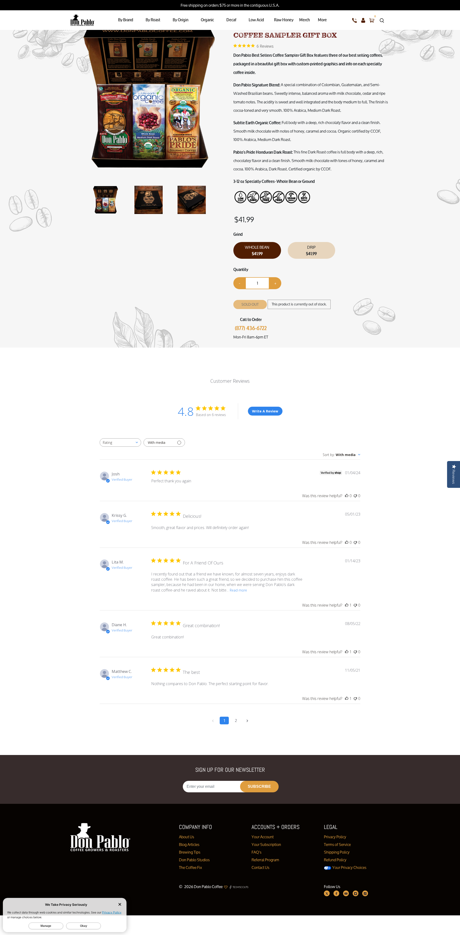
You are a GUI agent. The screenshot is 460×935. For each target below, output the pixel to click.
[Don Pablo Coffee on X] (327, 893)
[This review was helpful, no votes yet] (346, 495)
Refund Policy (335, 860)
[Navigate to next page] (247, 720)
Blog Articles (189, 844)
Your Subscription (266, 844)
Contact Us (260, 867)
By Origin (180, 19)
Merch (304, 19)
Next (224, 101)
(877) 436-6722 (251, 328)
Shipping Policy (337, 852)
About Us (186, 837)
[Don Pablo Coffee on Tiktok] (365, 893)
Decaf (231, 19)
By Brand (125, 19)
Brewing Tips (189, 852)
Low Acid (256, 19)
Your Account (263, 837)
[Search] (382, 20)
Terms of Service (337, 844)
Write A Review (265, 411)
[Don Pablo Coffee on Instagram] (355, 893)
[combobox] (120, 442)
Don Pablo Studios (194, 860)
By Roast (153, 19)
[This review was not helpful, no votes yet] (355, 495)
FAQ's (256, 852)
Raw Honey (283, 19)
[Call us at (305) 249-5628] (354, 20)
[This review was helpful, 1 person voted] (346, 605)
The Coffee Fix (190, 867)
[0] (371, 20)
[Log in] (363, 20)
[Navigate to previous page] (212, 720)
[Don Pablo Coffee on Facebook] (336, 893)
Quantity (240, 269)
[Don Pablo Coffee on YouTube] (346, 893)
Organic (207, 19)
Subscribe (259, 786)
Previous (66, 101)
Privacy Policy (335, 837)
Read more (238, 590)
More (322, 19)
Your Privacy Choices (349, 867)
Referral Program (265, 860)
